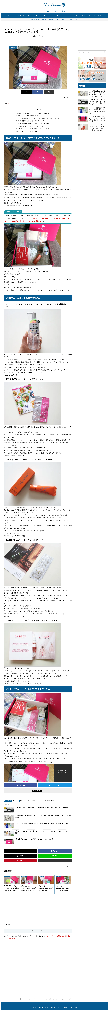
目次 (35, 109)
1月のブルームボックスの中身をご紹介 (27, 115)
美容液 (48, 800)
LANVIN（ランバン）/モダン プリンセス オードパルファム (34, 128)
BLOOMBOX (8, 800)
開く (9, 103)
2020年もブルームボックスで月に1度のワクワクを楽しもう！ (33, 113)
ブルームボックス (25, 800)
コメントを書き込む (37, 931)
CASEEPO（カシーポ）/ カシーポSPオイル (30, 126)
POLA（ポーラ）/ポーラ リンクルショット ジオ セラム (33, 123)
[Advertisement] (38, 41)
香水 (53, 800)
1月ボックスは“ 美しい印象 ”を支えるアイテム (29, 131)
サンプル (16, 800)
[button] (49, 92)
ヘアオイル (34, 800)
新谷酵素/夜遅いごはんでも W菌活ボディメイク (31, 121)
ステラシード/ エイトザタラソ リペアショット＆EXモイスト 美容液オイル (39, 118)
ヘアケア (42, 800)
